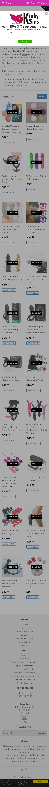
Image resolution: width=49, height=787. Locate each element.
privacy (24, 54)
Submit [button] (25, 41)
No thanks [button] (25, 44)
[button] (46, 13)
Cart (32, 3)
